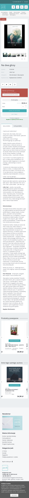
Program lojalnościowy (8, 444)
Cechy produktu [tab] (18, 126)
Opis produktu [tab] (6, 126)
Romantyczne (8, 348)
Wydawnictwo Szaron (14, 13)
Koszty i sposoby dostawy (9, 436)
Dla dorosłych (17, 12)
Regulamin (5, 455)
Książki (10, 12)
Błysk (13, 394)
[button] (18, 7)
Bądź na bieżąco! (6, 461)
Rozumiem (14, 495)
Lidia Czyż (12, 72)
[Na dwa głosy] (14, 36)
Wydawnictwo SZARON (15, 77)
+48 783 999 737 (17, 1)
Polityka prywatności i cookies (10, 457)
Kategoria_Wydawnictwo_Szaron (11, 94)
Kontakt (26, 1)
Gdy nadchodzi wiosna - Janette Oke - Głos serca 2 (14, 345)
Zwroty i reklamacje (7, 440)
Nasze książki (23, 13)
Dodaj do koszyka (14, 110)
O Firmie (4, 451)
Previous (22, 59)
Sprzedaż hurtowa (7, 442)
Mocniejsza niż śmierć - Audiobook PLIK (12, 390)
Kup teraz (14, 114)
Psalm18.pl (14, 349)
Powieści (23, 12)
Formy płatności (6, 438)
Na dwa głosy (12, 14)
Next (25, 59)
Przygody (21, 348)
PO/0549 (11, 69)
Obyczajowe (5, 13)
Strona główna (4, 12)
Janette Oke (7, 343)
